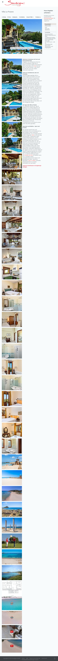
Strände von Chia (28, 155)
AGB (27, 658)
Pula (35, 66)
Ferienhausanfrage (48, 18)
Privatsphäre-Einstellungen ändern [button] (30, 659)
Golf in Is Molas (32, 160)
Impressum (44, 658)
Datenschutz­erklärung (35, 658)
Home (23, 658)
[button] (41, 20)
